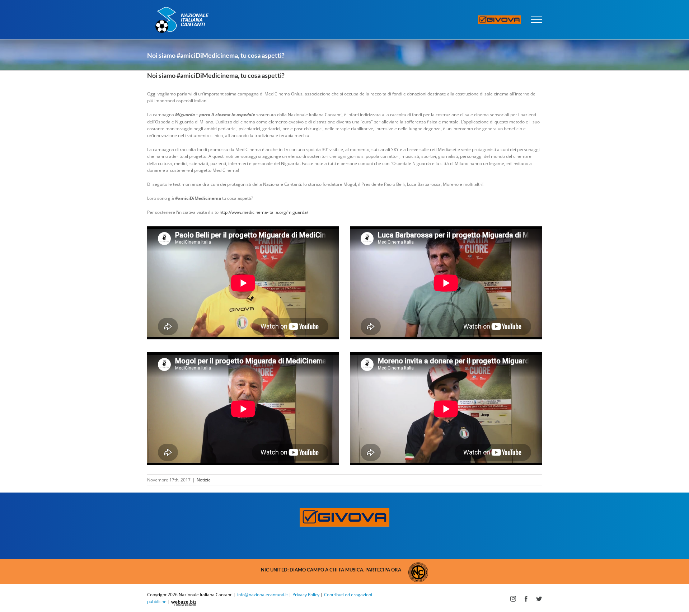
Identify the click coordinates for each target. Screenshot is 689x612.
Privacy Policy (305, 595)
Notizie (204, 480)
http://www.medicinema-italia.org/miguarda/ (264, 212)
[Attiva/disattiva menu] (536, 20)
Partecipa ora (383, 570)
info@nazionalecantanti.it (262, 595)
